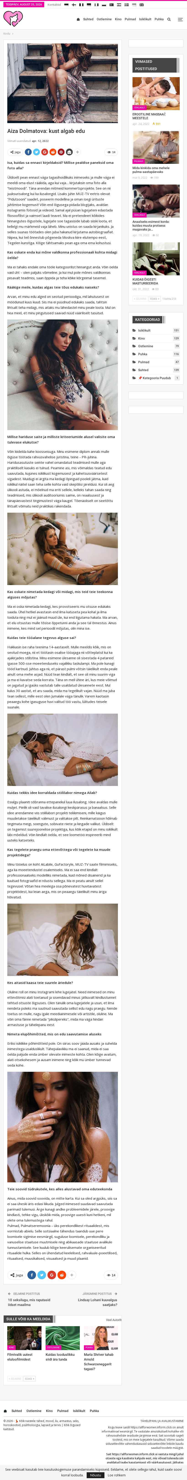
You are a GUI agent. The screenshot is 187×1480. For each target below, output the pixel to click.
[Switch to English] (142, 4)
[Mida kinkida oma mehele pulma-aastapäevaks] (156, 147)
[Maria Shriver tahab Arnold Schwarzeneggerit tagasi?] (101, 1338)
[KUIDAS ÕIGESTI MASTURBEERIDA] (156, 258)
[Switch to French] (81, 4)
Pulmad (130, 19)
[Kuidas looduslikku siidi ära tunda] (63, 1338)
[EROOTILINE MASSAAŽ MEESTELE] (156, 93)
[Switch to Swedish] (127, 4)
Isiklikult (145, 19)
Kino (118, 19)
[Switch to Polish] (104, 4)
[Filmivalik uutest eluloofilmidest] (24, 1338)
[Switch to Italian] (96, 4)
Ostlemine (104, 19)
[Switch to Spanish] (119, 4)
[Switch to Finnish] (74, 4)
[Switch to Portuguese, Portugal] (111, 4)
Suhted (88, 19)
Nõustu (95, 1475)
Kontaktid (54, 5)
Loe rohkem (117, 1475)
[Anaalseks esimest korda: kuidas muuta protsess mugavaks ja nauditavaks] (156, 201)
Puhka (159, 19)
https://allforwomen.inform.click (151, 1427)
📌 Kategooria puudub (154, 378)
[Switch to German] (89, 4)
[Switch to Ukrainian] (134, 4)
